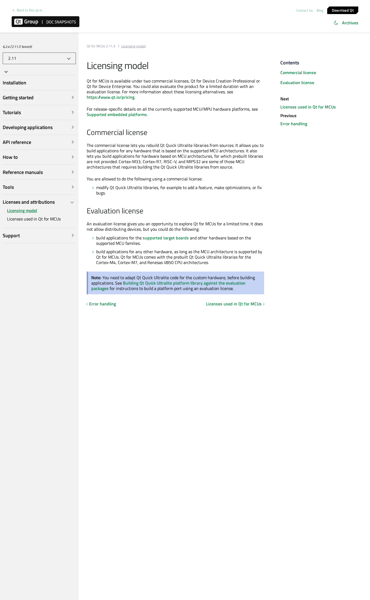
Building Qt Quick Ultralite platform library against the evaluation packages (168, 286)
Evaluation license (297, 82)
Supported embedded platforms (117, 114)
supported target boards (166, 238)
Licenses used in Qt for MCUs (34, 219)
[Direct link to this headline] (150, 132)
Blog (320, 10)
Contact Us (304, 10)
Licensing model (22, 210)
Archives (350, 22)
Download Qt (343, 10)
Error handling (102, 304)
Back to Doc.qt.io (29, 10)
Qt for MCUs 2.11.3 (101, 46)
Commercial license (298, 72)
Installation (14, 82)
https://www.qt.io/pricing (110, 97)
